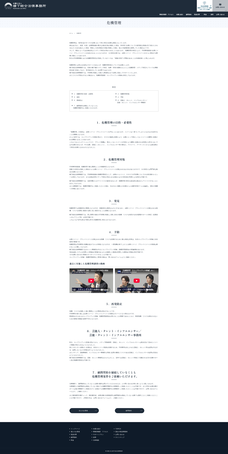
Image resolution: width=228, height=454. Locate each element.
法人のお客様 (83, 410)
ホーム (71, 33)
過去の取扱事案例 (121, 431)
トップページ (75, 429)
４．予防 (120, 97)
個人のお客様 (75, 431)
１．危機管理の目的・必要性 (83, 94)
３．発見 (77, 97)
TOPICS (118, 429)
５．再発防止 (78, 100)
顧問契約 (189, 14)
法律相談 (96, 440)
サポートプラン (98, 434)
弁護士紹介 (179, 14)
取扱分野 (197, 14)
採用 (212, 14)
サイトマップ (119, 437)
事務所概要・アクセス (167, 14)
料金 (205, 14)
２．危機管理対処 (123, 94)
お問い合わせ (220, 14)
